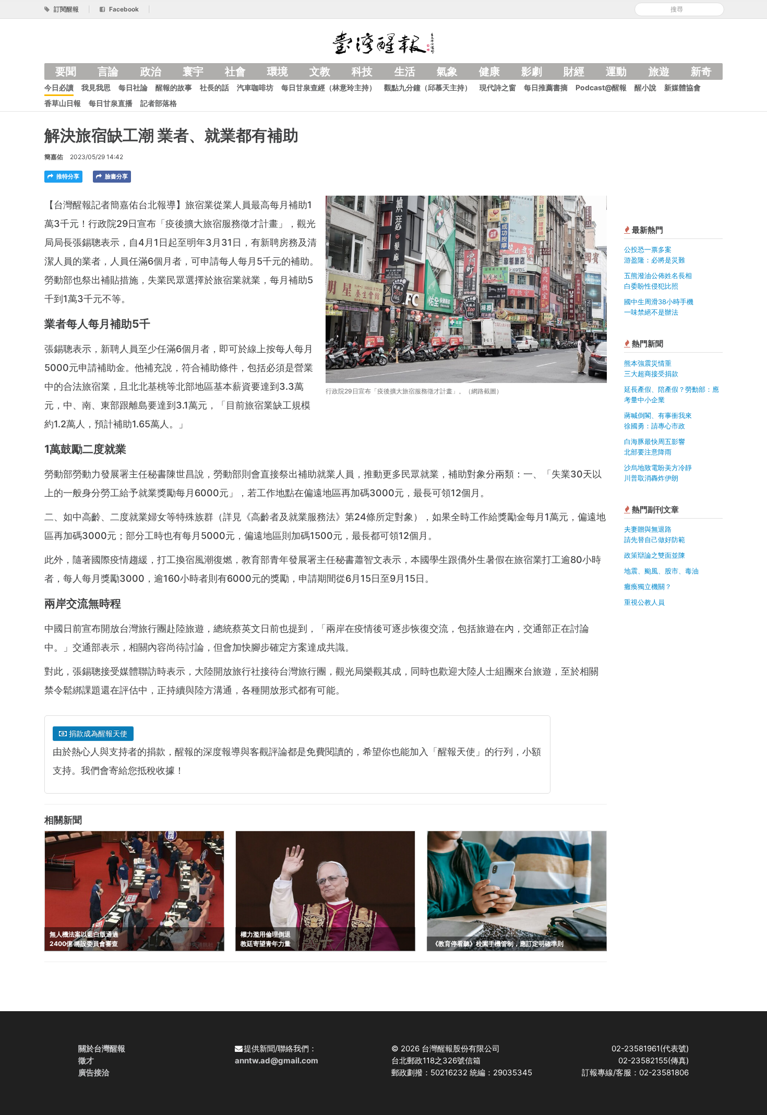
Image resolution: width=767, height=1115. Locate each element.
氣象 (447, 71)
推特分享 (67, 176)
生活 (404, 71)
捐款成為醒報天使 (97, 733)
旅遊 (659, 71)
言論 (108, 71)
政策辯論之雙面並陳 (654, 555)
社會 (235, 71)
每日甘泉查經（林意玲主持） (328, 87)
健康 (489, 71)
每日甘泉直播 (111, 103)
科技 (362, 71)
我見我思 (96, 87)
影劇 (531, 71)
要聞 (65, 71)
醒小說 (645, 87)
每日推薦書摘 (546, 87)
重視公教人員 (644, 602)
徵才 (86, 1060)
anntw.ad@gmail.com (276, 1060)
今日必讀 (59, 87)
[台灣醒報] (383, 41)
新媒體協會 (682, 87)
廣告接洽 (94, 1072)
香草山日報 (62, 103)
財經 (574, 71)
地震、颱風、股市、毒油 (661, 571)
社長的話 (214, 87)
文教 (319, 71)
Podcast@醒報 (601, 87)
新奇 (701, 71)
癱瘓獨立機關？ (648, 586)
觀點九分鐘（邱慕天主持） (428, 87)
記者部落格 (158, 103)
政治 (150, 71)
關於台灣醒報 (101, 1048)
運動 (616, 71)
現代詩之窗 (498, 87)
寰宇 (193, 71)
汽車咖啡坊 (255, 87)
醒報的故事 (173, 87)
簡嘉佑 (53, 157)
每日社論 (133, 87)
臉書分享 (115, 176)
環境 (277, 71)
